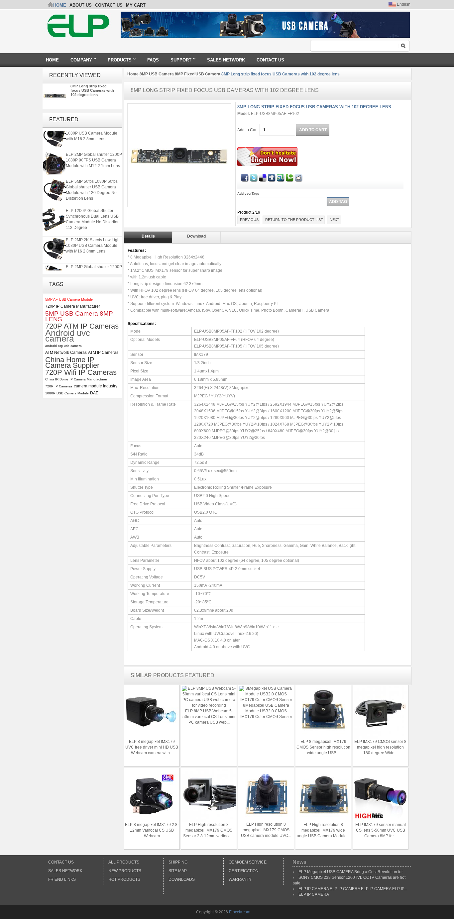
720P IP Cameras (58, 386)
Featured (63, 119)
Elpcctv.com (239, 912)
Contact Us (61, 862)
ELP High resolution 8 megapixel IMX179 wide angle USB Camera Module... (323, 830)
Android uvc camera (67, 336)
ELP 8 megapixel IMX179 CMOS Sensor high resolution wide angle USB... (323, 747)
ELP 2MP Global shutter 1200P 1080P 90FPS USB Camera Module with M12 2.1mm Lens (94, 157)
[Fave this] (289, 176)
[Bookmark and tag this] (298, 176)
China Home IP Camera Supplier (72, 362)
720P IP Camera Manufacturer (72, 306)
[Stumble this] (280, 176)
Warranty (240, 879)
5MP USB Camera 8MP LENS (79, 316)
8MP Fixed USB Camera (197, 74)
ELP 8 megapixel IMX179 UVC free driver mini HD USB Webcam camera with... (151, 747)
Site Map (178, 870)
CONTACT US (109, 5)
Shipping (178, 862)
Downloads (182, 879)
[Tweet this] (254, 176)
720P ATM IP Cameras (82, 326)
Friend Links (62, 879)
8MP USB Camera (157, 74)
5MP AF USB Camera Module (69, 299)
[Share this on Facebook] (245, 176)
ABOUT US (80, 5)
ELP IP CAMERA (313, 894)
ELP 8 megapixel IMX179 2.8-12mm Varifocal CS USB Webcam (152, 830)
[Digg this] (272, 176)
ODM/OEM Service (248, 862)
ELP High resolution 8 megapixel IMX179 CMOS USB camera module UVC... (266, 830)
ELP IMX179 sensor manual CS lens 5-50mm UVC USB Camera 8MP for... (380, 830)
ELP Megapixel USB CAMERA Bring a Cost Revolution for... (351, 871)
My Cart (136, 5)
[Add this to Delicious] (263, 176)
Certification (244, 870)
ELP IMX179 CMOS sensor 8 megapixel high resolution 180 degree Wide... (380, 747)
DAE (94, 393)
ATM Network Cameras (66, 352)
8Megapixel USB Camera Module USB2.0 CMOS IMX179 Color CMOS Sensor (266, 711)
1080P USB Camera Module (67, 393)
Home (59, 5)
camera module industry (95, 386)
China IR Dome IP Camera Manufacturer (76, 379)
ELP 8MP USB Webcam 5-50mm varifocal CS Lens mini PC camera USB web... (208, 717)
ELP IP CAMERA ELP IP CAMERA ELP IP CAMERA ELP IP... (352, 888)
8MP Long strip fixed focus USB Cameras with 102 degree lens (92, 90)
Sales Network (65, 870)
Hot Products (124, 879)
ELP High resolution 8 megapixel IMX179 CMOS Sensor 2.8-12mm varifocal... (209, 830)
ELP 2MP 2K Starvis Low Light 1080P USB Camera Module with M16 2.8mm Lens (93, 243)
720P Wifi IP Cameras (81, 372)
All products (123, 862)
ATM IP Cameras (103, 352)
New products (124, 870)
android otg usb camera (63, 346)
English (403, 4)
